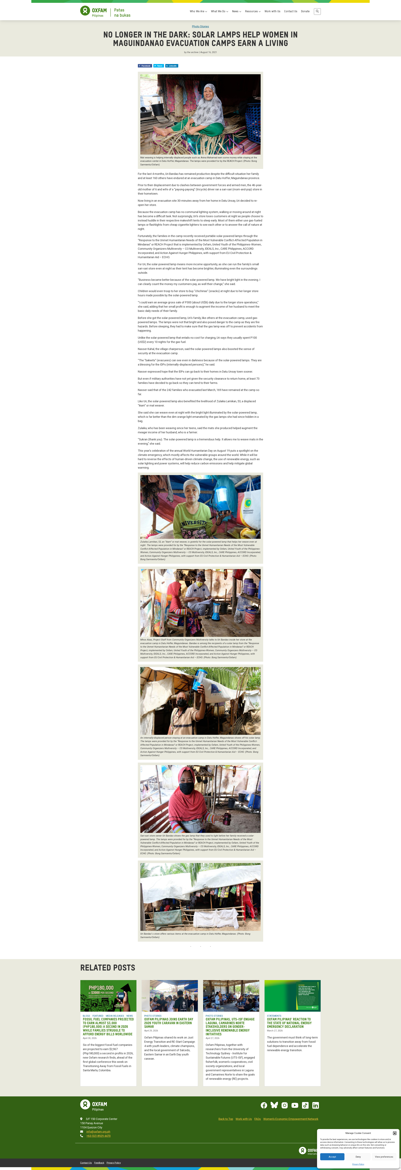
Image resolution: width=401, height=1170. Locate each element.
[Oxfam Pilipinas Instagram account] (285, 1105)
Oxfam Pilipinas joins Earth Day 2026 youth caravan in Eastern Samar (168, 1023)
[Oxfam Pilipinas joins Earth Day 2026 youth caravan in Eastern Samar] (170, 996)
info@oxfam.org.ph (98, 1131)
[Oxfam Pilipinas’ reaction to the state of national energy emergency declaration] (293, 996)
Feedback (99, 1162)
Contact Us (290, 11)
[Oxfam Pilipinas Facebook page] (264, 1105)
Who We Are (197, 11)
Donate (305, 11)
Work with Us (272, 11)
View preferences (384, 1156)
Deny (358, 1156)
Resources (252, 11)
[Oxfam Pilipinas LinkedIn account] (316, 1105)
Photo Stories (200, 26)
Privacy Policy (358, 1164)
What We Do (218, 11)
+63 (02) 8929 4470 (98, 1136)
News (235, 11)
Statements (274, 1015)
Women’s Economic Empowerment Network (290, 1119)
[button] (394, 1133)
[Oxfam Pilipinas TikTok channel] (305, 1105)
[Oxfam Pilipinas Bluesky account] (274, 1105)
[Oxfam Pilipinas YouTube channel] (295, 1105)
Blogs (86, 1015)
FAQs (257, 1119)
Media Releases (115, 1015)
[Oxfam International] (310, 1151)
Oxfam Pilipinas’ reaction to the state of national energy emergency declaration (289, 1023)
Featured (98, 1015)
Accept (332, 1156)
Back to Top (226, 1119)
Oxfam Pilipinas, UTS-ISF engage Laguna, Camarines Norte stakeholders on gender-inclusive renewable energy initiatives (230, 1027)
